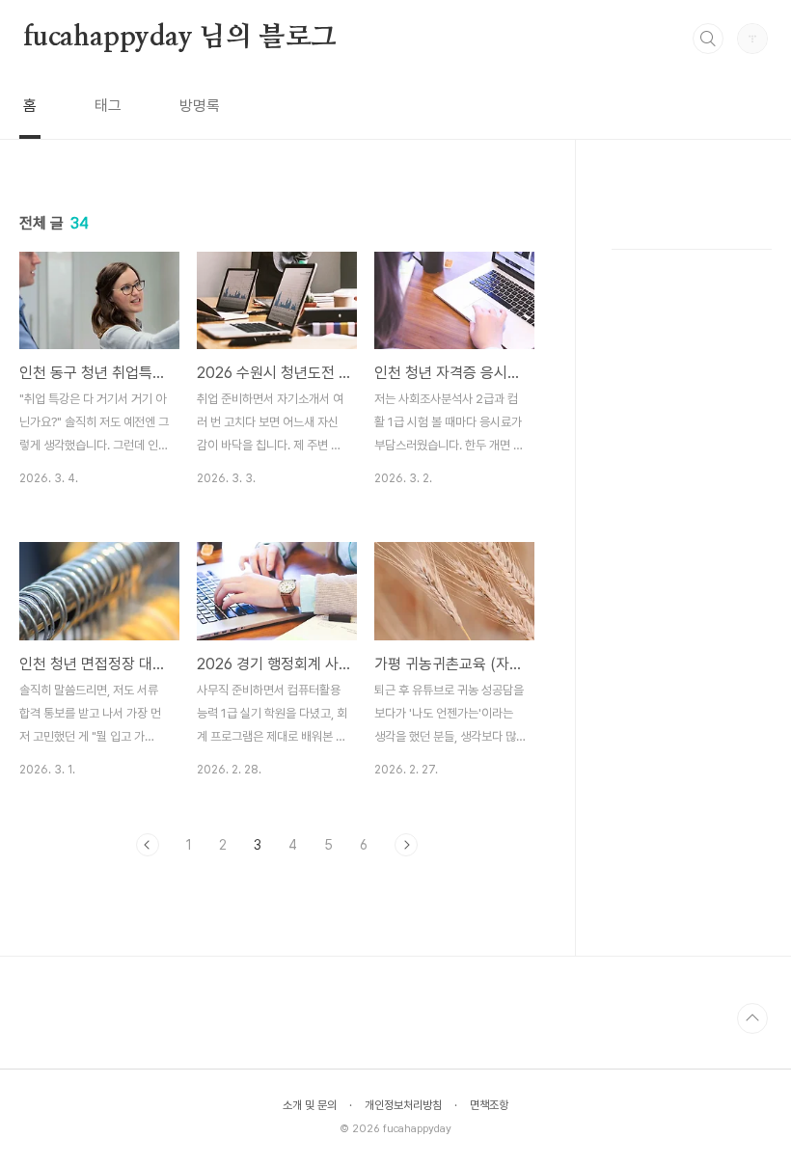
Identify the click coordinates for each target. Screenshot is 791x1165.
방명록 (199, 105)
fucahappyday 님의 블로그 (180, 37)
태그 (108, 105)
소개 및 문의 (310, 1105)
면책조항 (489, 1105)
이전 (147, 844)
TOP (752, 1018)
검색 (708, 38)
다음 (406, 844)
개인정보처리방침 (403, 1105)
